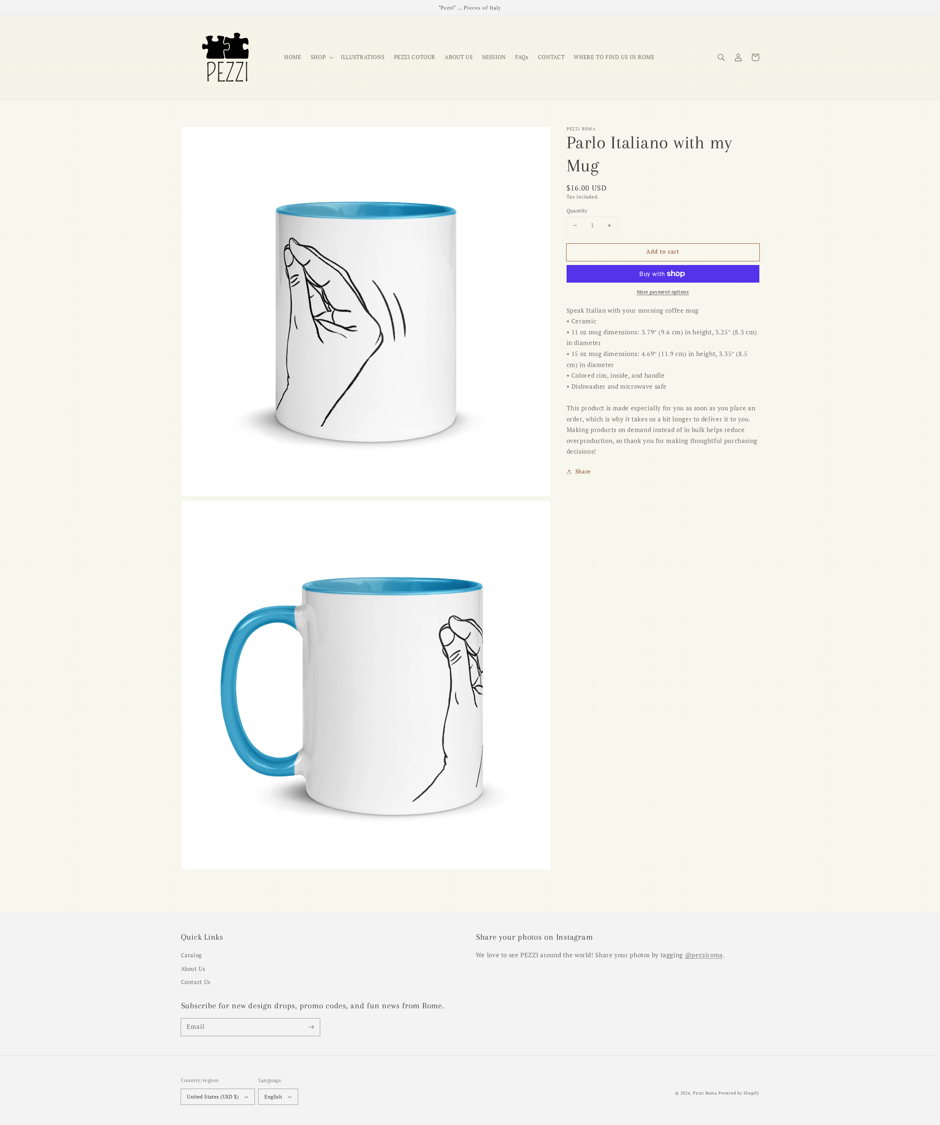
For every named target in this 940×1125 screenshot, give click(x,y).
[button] (721, 57)
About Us (193, 968)
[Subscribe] (311, 1027)
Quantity (577, 210)
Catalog (191, 955)
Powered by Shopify (738, 1093)
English (273, 1096)
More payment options (663, 292)
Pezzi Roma (705, 1093)
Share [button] (583, 471)
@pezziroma (704, 955)
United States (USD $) (213, 1096)
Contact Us (196, 982)
